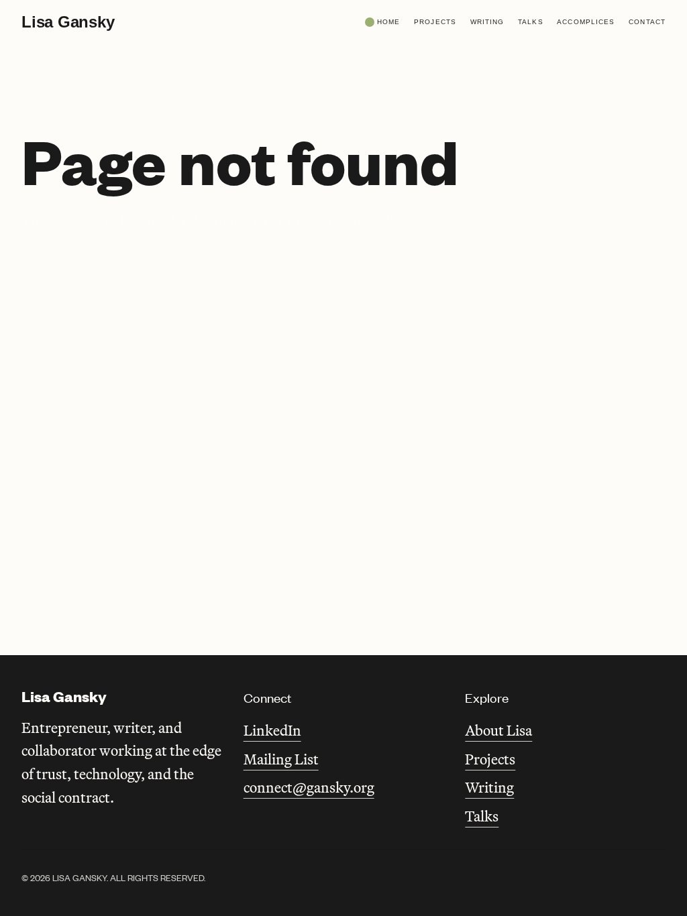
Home (388, 21)
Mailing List (281, 759)
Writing (487, 21)
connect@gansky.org (309, 787)
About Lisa (498, 730)
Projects (435, 21)
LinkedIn (272, 730)
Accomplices (586, 21)
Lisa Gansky (67, 22)
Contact (647, 21)
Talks (530, 21)
